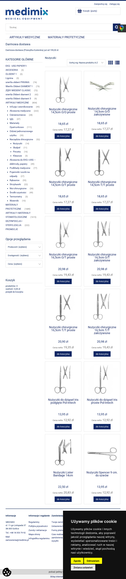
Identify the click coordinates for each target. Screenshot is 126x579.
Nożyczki (17, 143)
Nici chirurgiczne (18, 188)
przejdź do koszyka (14, 292)
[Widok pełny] (117, 63)
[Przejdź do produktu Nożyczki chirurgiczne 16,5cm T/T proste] (63, 307)
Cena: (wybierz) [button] (15, 264)
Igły (11, 119)
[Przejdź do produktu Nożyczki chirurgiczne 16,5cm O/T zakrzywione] (102, 234)
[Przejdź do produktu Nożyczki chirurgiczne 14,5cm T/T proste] (102, 162)
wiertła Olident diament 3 (18, 98)
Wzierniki (14, 200)
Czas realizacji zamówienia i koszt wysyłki (60, 537)
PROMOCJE (12, 229)
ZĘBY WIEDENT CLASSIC (18, 90)
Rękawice (14, 180)
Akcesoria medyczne (20, 110)
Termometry (16, 196)
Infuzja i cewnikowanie (21, 106)
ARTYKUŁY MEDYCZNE (17, 102)
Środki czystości (18, 192)
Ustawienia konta (60, 526)
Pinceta (17, 151)
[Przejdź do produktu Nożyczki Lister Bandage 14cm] (63, 452)
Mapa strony (34, 534)
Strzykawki (15, 184)
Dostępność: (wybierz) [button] (18, 255)
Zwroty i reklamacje (38, 530)
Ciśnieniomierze (18, 115)
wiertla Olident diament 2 (18, 94)
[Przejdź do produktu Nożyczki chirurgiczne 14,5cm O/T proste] (63, 162)
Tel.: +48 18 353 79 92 (16, 532)
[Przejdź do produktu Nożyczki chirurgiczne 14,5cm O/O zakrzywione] (102, 88)
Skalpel (16, 147)
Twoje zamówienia (60, 522)
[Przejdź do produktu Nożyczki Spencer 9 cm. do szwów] (102, 452)
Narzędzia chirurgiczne (21, 139)
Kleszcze (17, 155)
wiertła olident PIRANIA (18, 82)
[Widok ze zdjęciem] (110, 63)
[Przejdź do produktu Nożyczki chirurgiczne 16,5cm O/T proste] (63, 234)
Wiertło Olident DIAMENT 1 (19, 86)
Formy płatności (59, 530)
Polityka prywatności (38, 526)
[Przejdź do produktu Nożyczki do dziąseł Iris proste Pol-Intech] (102, 379)
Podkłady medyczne (20, 168)
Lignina (9, 78)
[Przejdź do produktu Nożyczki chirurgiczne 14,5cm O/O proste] (63, 89)
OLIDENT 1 (11, 74)
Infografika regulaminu (39, 538)
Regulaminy (34, 522)
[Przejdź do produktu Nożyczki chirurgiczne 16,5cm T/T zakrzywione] (102, 307)
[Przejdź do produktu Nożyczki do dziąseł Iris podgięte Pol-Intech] (63, 379)
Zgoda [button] (77, 560)
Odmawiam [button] (93, 560)
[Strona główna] (27, 13)
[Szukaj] (116, 27)
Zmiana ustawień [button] (83, 567)
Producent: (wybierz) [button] (17, 247)
